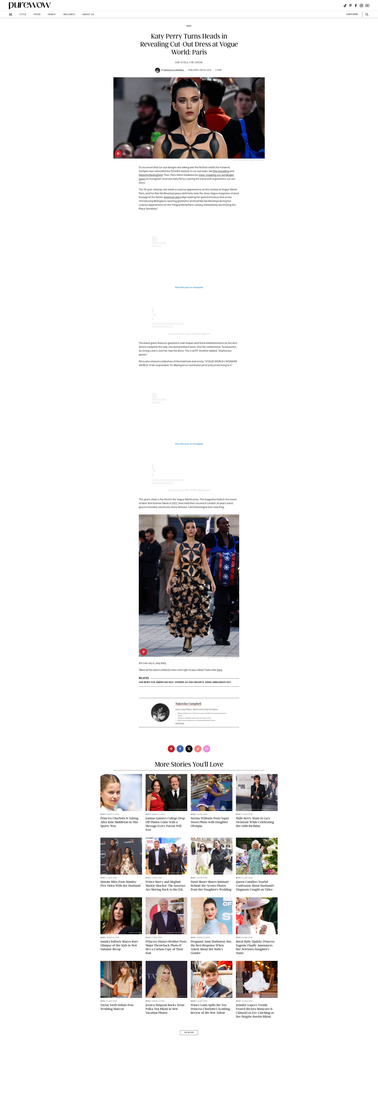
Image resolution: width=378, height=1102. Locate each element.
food (37, 14)
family (52, 14)
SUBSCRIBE (352, 14)
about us (88, 14)
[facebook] (5, 46)
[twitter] (5, 54)
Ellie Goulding (221, 171)
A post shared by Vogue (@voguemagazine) (189, 334)
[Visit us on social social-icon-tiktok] (345, 5)
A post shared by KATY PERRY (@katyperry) (189, 490)
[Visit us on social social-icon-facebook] (355, 5)
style (23, 14)
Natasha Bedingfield (151, 175)
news (189, 26)
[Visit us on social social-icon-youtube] (367, 5)
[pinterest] (118, 153)
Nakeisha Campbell (174, 70)
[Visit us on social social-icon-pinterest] (350, 5)
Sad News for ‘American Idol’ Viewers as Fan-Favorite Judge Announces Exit (185, 682)
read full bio (179, 723)
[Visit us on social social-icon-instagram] (361, 5)
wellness (69, 14)
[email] (5, 70)
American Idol (172, 197)
